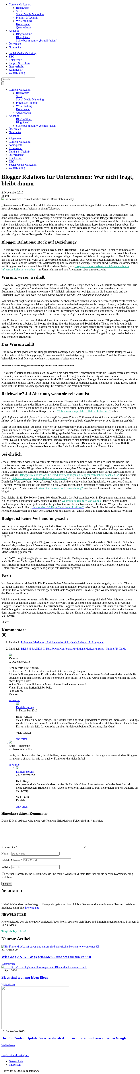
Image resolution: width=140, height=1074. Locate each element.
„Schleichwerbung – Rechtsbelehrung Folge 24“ (39, 478)
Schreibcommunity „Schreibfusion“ (36, 40)
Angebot (14, 30)
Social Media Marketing (30, 14)
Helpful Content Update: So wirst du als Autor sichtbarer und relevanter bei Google (63, 1038)
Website (6, 867)
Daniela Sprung (25, 707)
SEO (19, 11)
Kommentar (23, 24)
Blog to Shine (24, 33)
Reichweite (22, 7)
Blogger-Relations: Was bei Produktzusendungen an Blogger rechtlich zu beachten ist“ (70, 474)
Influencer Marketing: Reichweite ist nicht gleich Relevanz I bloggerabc (62, 642)
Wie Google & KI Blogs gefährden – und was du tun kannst (46, 957)
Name (6, 853)
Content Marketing (19, 4)
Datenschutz (16, 1061)
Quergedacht (23, 27)
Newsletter (15, 47)
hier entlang (32, 907)
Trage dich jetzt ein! (13, 931)
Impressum (15, 1064)
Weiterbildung (24, 20)
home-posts (15, 145)
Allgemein (15, 138)
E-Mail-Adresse (11, 860)
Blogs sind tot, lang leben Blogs (24, 977)
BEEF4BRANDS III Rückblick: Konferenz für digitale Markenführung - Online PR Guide (73, 648)
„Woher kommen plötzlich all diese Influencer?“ (83, 411)
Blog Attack (23, 37)
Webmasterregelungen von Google (82, 500)
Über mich (15, 43)
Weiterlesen (8, 963)
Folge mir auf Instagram (15, 1055)
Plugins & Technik (27, 17)
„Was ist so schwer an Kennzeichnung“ (60, 488)
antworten (14, 700)
